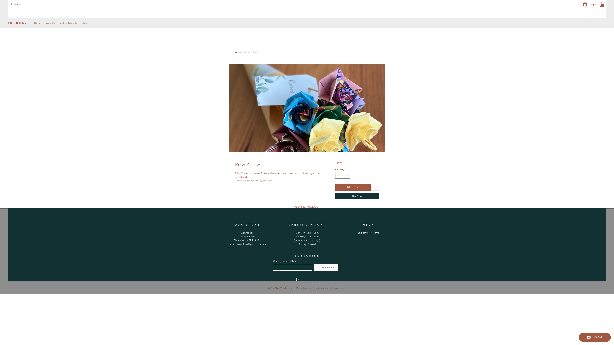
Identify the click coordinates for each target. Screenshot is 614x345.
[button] (602, 4)
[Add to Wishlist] (375, 187)
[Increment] (348, 175)
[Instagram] (298, 279)
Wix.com (339, 287)
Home (238, 52)
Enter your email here (285, 261)
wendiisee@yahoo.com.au (251, 244)
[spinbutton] (343, 175)
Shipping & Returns (368, 232)
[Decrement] (338, 175)
